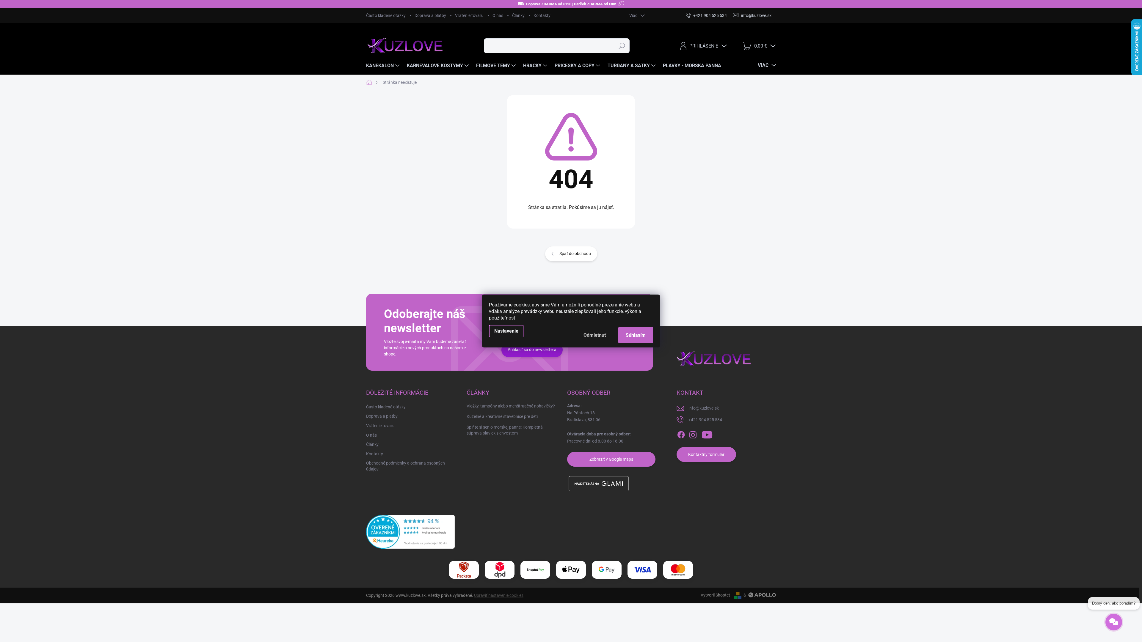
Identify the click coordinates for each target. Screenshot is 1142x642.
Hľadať (621, 45)
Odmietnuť (594, 335)
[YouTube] (707, 434)
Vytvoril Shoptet (715, 595)
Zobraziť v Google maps (611, 459)
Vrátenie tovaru (469, 15)
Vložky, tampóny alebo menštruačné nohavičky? (511, 406)
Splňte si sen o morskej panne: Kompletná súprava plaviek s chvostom (505, 430)
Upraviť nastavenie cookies (498, 595)
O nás (497, 15)
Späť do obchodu (575, 253)
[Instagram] (692, 434)
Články (518, 15)
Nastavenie (506, 331)
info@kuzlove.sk (703, 408)
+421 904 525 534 (705, 419)
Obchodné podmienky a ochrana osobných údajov (405, 466)
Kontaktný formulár (706, 454)
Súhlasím (636, 335)
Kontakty (542, 15)
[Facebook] (681, 434)
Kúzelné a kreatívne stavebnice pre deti (502, 416)
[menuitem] (383, 66)
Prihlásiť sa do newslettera (532, 349)
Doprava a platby (430, 15)
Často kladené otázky (386, 15)
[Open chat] (1113, 617)
